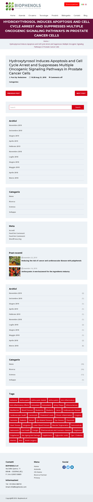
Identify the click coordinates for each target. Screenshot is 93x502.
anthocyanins (54, 400)
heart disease (15, 425)
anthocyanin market (38, 400)
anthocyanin (24, 400)
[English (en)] (86, 4)
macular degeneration (60, 425)
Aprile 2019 (13, 141)
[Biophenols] (23, 6)
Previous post (13, 93)
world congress (31, 440)
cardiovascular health (18, 415)
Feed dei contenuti (17, 233)
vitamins (13, 440)
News (11, 196)
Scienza (12, 207)
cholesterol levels (47, 415)
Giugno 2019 (14, 136)
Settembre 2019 (15, 130)
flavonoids (70, 420)
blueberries (39, 410)
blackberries (14, 410)
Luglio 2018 (13, 157)
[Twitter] (68, 467)
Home (12, 15)
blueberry (49, 410)
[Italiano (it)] (83, 4)
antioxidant (35, 405)
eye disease (59, 420)
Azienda (22, 15)
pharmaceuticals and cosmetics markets (56, 430)
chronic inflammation (64, 415)
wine (20, 440)
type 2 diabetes (77, 435)
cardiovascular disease (71, 410)
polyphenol (77, 430)
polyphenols (14, 435)
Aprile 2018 (13, 172)
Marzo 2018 (13, 178)
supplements (47, 435)
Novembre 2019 (15, 125)
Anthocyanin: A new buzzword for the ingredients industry (46, 271)
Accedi (12, 230)
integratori (27, 425)
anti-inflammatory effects (19, 405)
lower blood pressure (41, 425)
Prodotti (55, 15)
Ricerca (12, 201)
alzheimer (13, 400)
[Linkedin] (72, 467)
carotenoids (33, 415)
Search (77, 107)
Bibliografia (66, 15)
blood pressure (27, 410)
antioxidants (46, 405)
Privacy (37, 478)
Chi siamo (32, 15)
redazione (22, 77)
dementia (13, 420)
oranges (35, 430)
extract (31, 420)
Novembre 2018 (15, 151)
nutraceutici (14, 430)
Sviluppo (12, 212)
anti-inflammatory (67, 400)
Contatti (77, 15)
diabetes (23, 420)
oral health (25, 430)
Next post (81, 93)
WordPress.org (15, 239)
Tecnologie (44, 15)
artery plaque (59, 405)
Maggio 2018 (14, 167)
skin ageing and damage (31, 435)
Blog (85, 15)
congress (77, 415)
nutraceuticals (76, 425)
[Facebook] (64, 467)
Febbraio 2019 (14, 146)
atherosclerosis (71, 405)
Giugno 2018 (14, 162)
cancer (58, 410)
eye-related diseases (44, 420)
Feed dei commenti (17, 236)
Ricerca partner (72, 4)
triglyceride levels (61, 435)
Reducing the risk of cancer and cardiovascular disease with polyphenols (51, 261)
